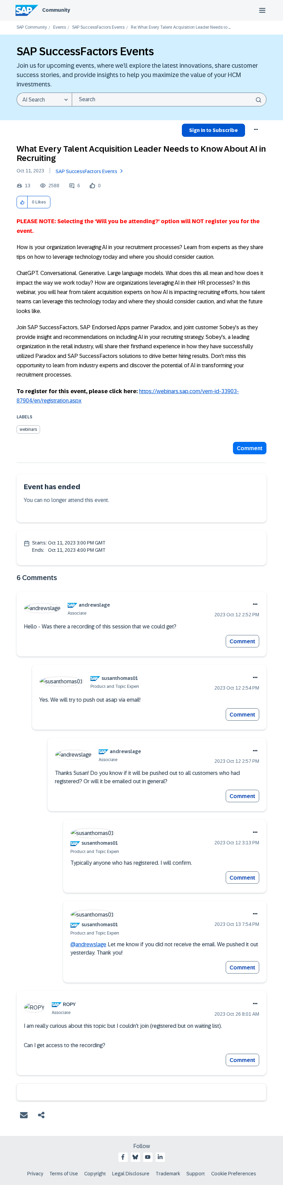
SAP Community (32, 27)
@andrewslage (88, 944)
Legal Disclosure (130, 1173)
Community (56, 10)
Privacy (35, 1173)
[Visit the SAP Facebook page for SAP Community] (123, 1157)
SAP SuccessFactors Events (98, 27)
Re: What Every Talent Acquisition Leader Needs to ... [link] (181, 27)
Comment (250, 448)
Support (195, 1173)
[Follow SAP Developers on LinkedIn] (160, 1157)
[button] (22, 202)
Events (59, 27)
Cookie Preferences (233, 1173)
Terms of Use (63, 1173)
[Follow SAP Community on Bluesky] (135, 1157)
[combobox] (169, 99)
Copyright (95, 1173)
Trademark (168, 1173)
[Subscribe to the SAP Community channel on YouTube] (147, 1157)
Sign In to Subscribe (213, 130)
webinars (28, 429)
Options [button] (256, 131)
